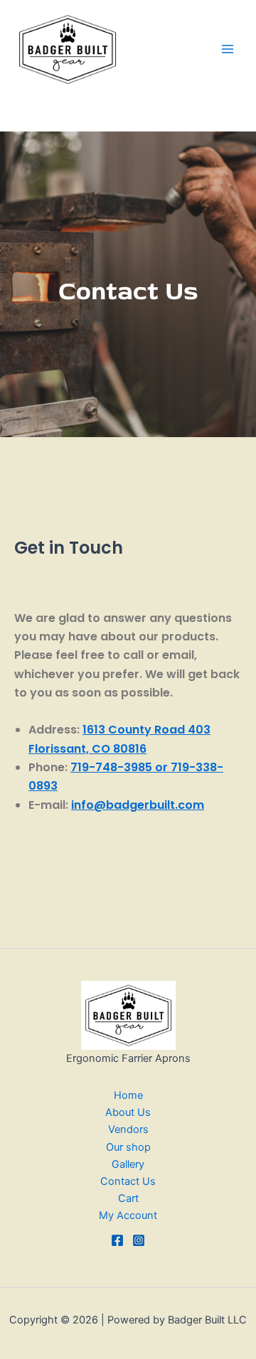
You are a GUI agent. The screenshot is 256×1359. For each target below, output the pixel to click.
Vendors (128, 1129)
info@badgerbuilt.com (137, 805)
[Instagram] (138, 1240)
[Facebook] (117, 1240)
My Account (128, 1215)
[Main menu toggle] (227, 49)
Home (128, 1095)
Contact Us (128, 1181)
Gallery (128, 1164)
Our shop (128, 1147)
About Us (128, 1112)
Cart (128, 1198)
